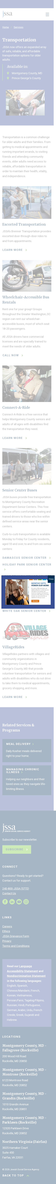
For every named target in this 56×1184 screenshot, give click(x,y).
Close (51, 579)
